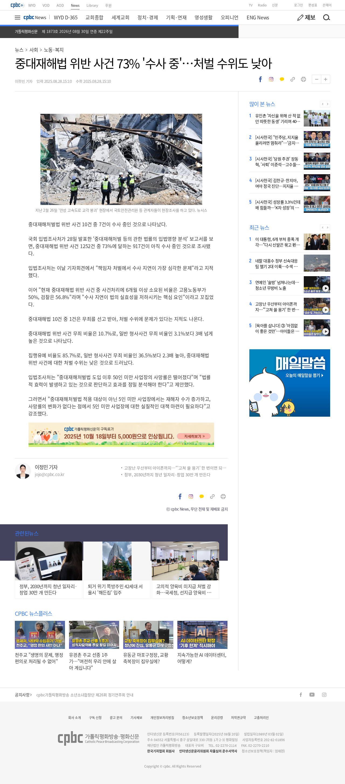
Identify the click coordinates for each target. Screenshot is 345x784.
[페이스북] (301, 694)
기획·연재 (176, 17)
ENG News (258, 17)
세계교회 (120, 17)
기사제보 (136, 717)
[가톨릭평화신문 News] (35, 17)
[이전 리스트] (322, 104)
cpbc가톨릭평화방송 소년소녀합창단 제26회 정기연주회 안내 (84, 694)
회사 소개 (74, 717)
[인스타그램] (324, 694)
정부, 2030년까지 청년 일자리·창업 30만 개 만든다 (167, 474)
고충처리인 (261, 717)
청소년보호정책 (192, 717)
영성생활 (203, 17)
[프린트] (303, 79)
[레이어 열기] (18, 18)
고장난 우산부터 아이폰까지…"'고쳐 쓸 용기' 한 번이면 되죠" (176, 468)
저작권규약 (238, 717)
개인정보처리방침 (162, 717)
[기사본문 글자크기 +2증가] (325, 79)
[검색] (326, 18)
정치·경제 (147, 17)
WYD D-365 (65, 17)
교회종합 (94, 17)
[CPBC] (18, 5)
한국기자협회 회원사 (161, 751)
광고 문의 (116, 717)
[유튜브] (312, 694)
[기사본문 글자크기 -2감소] (316, 79)
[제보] (306, 18)
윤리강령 (217, 717)
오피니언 (230, 17)
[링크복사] (292, 79)
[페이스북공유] (260, 79)
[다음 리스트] (327, 104)
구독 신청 (95, 717)
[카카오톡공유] (282, 79)
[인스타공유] (271, 79)
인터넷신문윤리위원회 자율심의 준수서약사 (208, 751)
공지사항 (22, 694)
